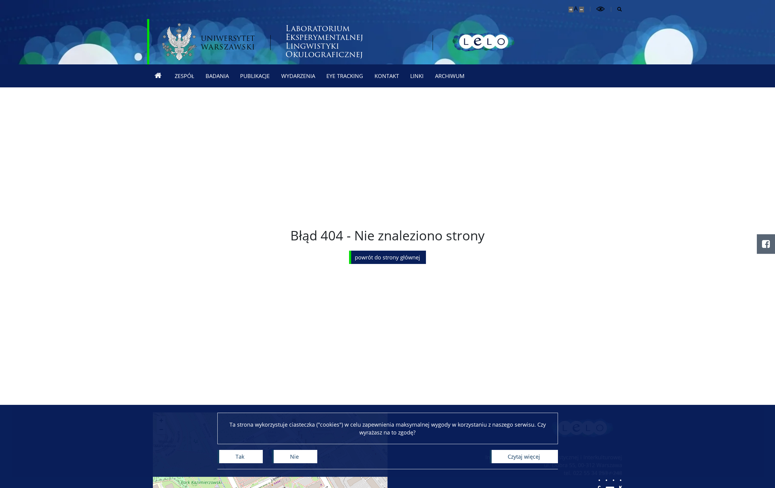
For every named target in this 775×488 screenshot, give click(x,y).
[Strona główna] (158, 75)
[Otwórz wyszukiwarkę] (617, 9)
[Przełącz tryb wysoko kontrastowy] (601, 9)
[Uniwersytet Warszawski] (208, 41)
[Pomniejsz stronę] (581, 9)
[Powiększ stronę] (571, 9)
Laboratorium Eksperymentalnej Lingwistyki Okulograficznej (324, 41)
